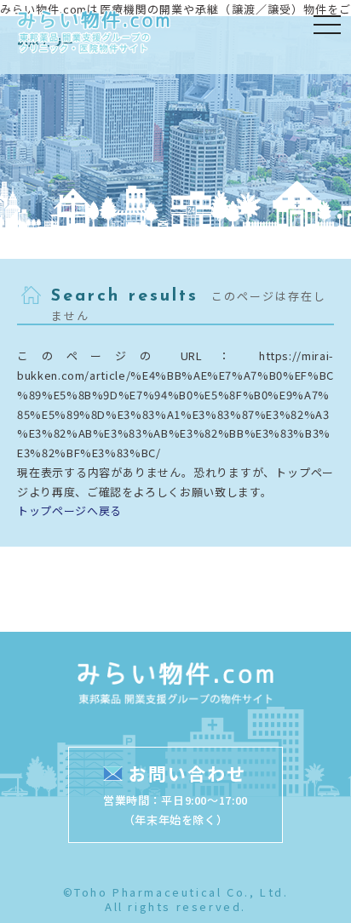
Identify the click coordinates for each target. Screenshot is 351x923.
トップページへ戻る (69, 510)
